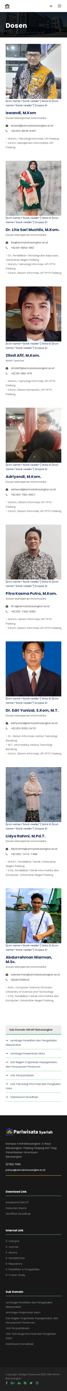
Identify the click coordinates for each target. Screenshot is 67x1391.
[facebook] (6, 1383)
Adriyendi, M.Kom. (23, 476)
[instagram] (37, 1383)
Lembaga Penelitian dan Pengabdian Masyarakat (31, 1043)
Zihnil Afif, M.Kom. (23, 355)
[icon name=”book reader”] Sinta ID (28, 101)
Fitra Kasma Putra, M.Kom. (31, 593)
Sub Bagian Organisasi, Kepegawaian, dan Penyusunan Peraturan (31, 1064)
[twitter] (31, 1383)
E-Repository (14, 1264)
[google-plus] (13, 1383)
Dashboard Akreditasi (24, 1097)
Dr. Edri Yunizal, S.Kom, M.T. (32, 710)
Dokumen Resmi (16, 1208)
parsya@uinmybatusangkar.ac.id (25, 1170)
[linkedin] (19, 1383)
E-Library (11, 1252)
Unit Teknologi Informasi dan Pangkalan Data (33, 1086)
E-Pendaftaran (15, 1258)
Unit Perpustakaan (22, 1075)
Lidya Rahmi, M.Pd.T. (26, 836)
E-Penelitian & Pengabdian (23, 1269)
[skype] (25, 1383)
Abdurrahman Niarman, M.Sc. (29, 959)
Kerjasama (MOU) (17, 1202)
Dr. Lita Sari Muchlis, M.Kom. (33, 229)
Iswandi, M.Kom (21, 112)
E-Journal (12, 1247)
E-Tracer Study (15, 1275)
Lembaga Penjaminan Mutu (27, 1053)
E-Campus (12, 1241)
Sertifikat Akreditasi (18, 1214)
